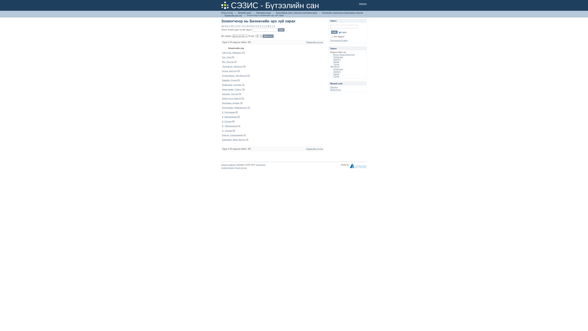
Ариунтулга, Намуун (231, 98)
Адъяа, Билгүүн (229, 71)
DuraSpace (261, 165)
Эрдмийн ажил (244, 12)
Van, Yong (226, 57)
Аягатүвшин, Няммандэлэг (234, 108)
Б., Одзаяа (227, 130)
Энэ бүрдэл (339, 36)
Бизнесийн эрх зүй (233, 15)
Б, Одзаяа (227, 121)
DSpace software (228, 165)
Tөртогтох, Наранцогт (232, 52)
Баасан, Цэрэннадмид (232, 135)
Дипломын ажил (263, 12)
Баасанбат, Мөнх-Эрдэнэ (233, 140)
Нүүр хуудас (227, 12)
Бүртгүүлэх (335, 90)
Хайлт (344, 32)
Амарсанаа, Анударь (231, 85)
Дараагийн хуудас (314, 42)
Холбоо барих (227, 168)
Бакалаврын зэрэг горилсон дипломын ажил (296, 12)
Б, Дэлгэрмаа (228, 112)
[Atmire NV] (358, 167)
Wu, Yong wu (228, 62)
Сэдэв (336, 64)
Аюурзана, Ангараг (231, 103)
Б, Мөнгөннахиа (229, 117)
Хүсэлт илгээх (241, 168)
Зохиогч (337, 59)
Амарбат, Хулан (229, 80)
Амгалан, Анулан (230, 94)
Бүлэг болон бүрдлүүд (344, 54)
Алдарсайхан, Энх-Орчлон (234, 75)
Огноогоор (338, 57)
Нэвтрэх (363, 4)
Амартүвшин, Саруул (232, 89)
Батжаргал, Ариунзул (232, 66)
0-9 (222, 26)
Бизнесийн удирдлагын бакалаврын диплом (342, 12)
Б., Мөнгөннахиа (229, 126)
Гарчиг (336, 62)
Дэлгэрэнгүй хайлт (339, 40)
